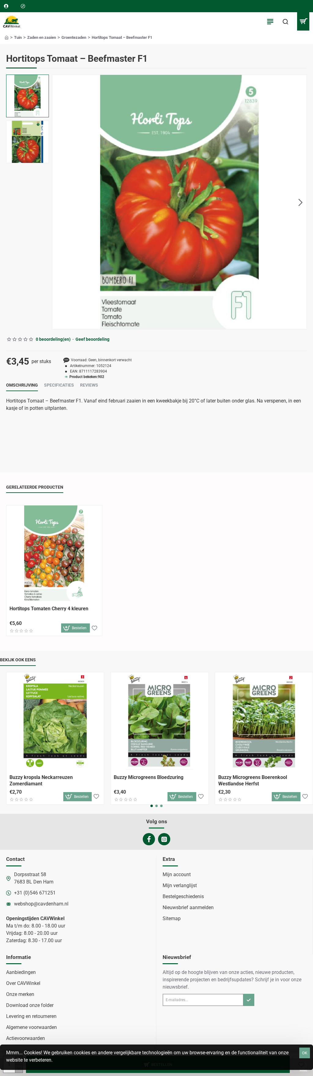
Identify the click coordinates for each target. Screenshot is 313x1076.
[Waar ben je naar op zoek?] (285, 21)
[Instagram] (164, 839)
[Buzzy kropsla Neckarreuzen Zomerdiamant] (55, 721)
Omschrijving (22, 385)
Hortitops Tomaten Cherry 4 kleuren (48, 608)
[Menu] (270, 21)
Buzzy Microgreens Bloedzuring (148, 777)
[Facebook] (149, 839)
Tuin (18, 37)
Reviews (89, 385)
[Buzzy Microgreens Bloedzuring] (159, 721)
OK (304, 1053)
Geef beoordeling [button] (92, 339)
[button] (58, 202)
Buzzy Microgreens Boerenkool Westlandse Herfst (252, 780)
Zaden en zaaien (41, 37)
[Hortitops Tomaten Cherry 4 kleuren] (54, 553)
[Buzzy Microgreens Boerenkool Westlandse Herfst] (264, 721)
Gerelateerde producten (34, 487)
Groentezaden (73, 37)
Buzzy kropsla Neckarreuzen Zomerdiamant (41, 780)
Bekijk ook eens (18, 659)
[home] (7, 37)
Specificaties (59, 385)
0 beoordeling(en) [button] (53, 339)
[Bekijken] (303, 21)
